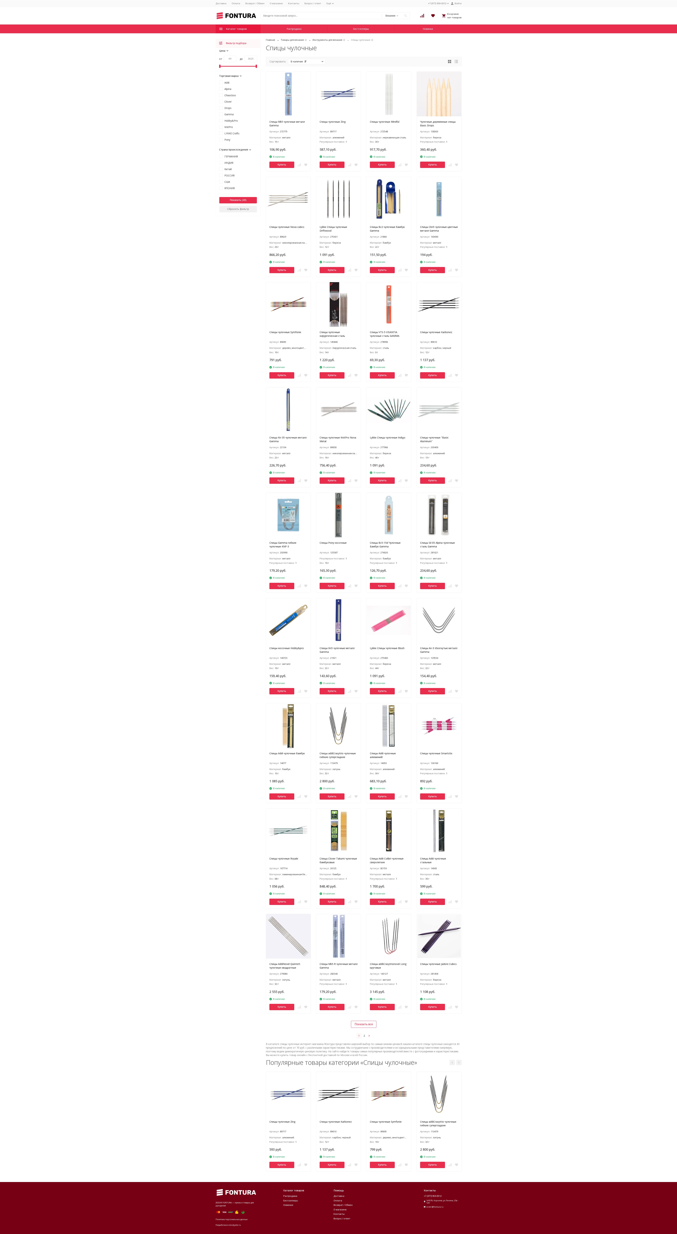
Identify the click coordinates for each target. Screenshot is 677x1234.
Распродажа (294, 28)
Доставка (221, 3)
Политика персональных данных (232, 1219)
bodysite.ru (235, 1225)
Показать (235, 200)
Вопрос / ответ (312, 3)
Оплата (236, 3)
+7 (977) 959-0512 (433, 1196)
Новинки (428, 28)
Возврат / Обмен (254, 3)
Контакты (293, 3)
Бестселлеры (361, 28)
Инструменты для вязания (327, 39)
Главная (270, 39)
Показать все (364, 1024)
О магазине (276, 3)
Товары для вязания (292, 39)
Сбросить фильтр (238, 209)
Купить (281, 164)
